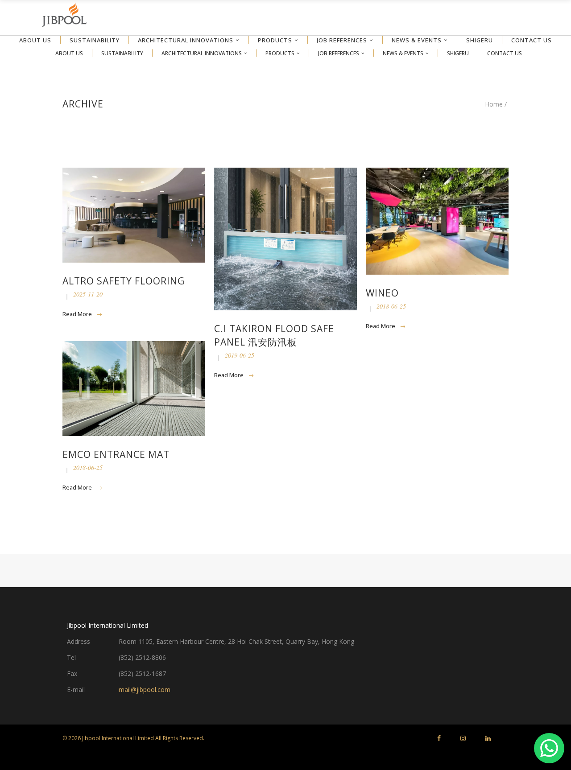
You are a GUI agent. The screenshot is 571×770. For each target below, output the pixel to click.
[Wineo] (437, 221)
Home (494, 104)
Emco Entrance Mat (116, 454)
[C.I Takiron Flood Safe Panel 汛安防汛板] (285, 239)
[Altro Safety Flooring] (133, 215)
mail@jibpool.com (144, 689)
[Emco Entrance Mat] (133, 388)
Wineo (382, 293)
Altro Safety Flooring (123, 281)
